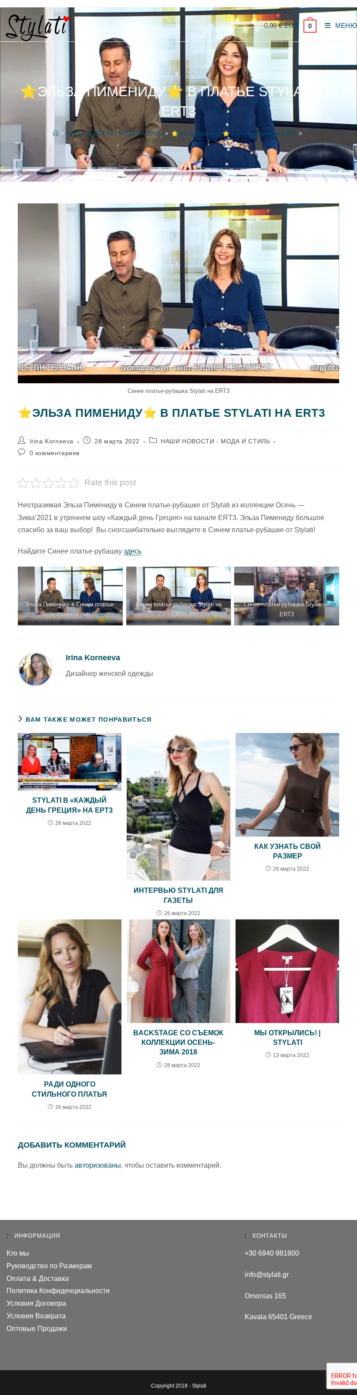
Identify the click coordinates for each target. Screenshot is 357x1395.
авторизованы (97, 1165)
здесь (132, 551)
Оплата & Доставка (38, 1278)
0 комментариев (55, 452)
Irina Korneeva (52, 441)
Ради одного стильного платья (69, 1089)
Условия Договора (36, 1303)
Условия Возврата (36, 1316)
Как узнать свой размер (287, 851)
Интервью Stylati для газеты (178, 895)
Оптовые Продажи (37, 1328)
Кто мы (18, 1253)
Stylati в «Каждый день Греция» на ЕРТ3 (69, 805)
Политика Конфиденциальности (58, 1290)
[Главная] (55, 133)
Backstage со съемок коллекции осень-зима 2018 (178, 1042)
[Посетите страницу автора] (35, 668)
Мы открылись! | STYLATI (287, 1037)
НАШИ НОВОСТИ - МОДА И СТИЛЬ (215, 441)
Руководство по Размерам (49, 1266)
